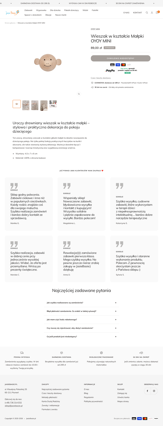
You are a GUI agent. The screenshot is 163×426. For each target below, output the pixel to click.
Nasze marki (60, 15)
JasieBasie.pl (31, 418)
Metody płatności (49, 397)
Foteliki (95, 10)
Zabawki (28, 10)
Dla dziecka (55, 10)
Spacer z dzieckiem (33, 15)
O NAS (126, 12)
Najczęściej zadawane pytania (55, 389)
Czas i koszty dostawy (101, 78)
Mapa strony (123, 401)
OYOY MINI (95, 29)
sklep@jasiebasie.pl (14, 406)
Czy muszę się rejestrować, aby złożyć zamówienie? (70, 328)
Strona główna (10, 23)
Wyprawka (41, 10)
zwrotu (134, 365)
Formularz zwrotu (49, 409)
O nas (86, 389)
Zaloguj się (122, 393)
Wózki (85, 10)
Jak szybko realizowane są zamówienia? (65, 302)
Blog (86, 393)
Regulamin (89, 397)
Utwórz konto (123, 397)
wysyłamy (21, 361)
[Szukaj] (147, 13)
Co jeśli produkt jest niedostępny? (62, 336)
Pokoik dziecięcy (71, 10)
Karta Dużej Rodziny (51, 401)
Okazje (48, 15)
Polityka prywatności (93, 401)
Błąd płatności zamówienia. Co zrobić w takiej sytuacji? (71, 311)
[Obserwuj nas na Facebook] (147, 391)
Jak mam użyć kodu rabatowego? (62, 319)
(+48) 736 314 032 (13, 402)
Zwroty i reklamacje (50, 405)
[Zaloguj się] (152, 13)
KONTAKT (137, 12)
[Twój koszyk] (157, 13)
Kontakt (120, 389)
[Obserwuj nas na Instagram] (154, 391)
